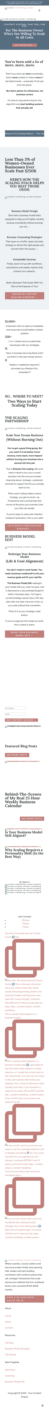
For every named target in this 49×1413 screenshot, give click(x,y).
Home (8, 1316)
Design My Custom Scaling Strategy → (24, 295)
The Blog (9, 1342)
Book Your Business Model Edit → (24, 634)
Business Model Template (17, 1348)
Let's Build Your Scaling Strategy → (24, 527)
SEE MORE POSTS (17, 755)
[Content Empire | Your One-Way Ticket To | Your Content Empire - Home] (21, 7)
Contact (9, 1327)
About (8, 1322)
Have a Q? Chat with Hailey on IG (20, 1299)
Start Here (10, 1369)
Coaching (9, 1375)
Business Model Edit (15, 1381)
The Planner (10, 1354)
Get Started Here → (24, 45)
